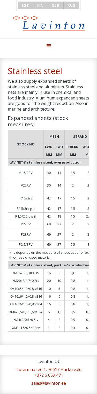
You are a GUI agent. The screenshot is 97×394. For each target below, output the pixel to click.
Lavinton (48, 23)
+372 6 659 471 (48, 375)
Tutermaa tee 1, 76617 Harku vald (48, 369)
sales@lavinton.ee (48, 383)
